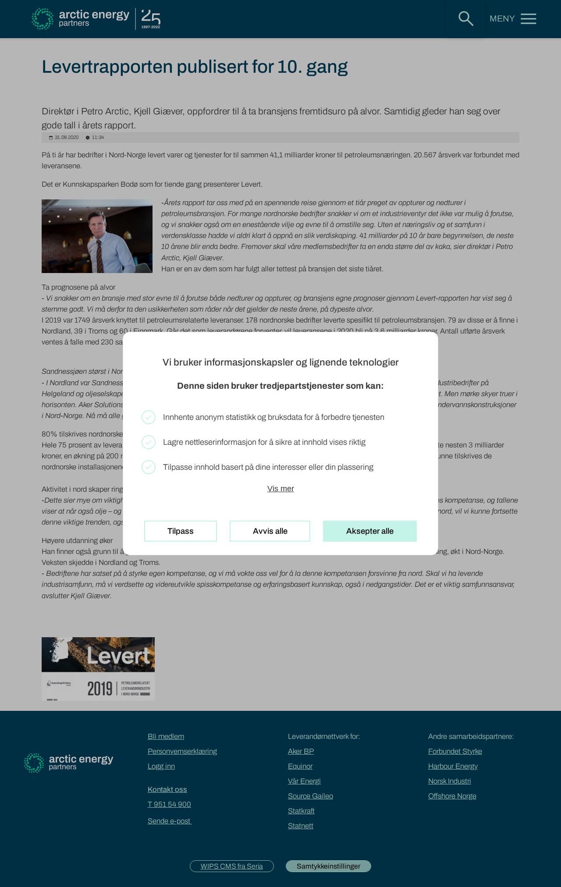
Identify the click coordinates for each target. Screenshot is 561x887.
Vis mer (280, 488)
